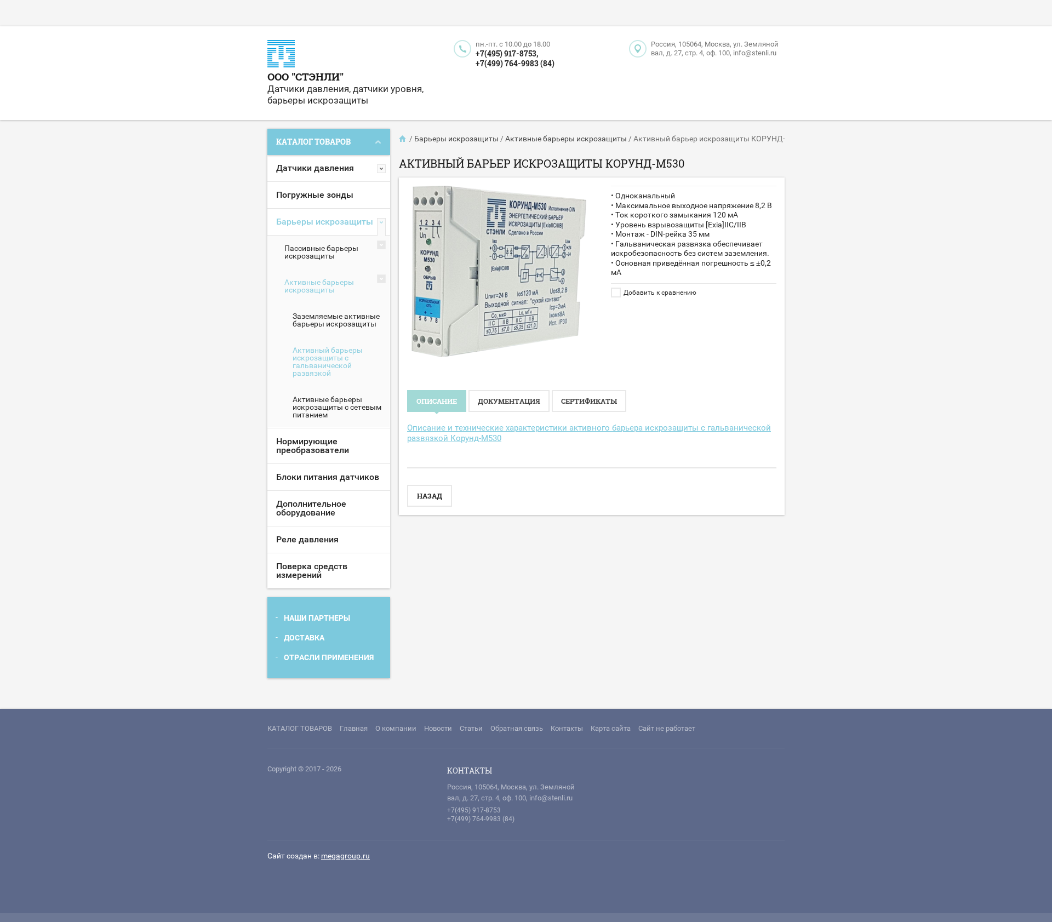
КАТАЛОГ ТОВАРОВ (299, 728)
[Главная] (403, 138)
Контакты (567, 728)
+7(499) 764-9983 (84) (515, 63)
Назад (429, 496)
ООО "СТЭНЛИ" (305, 76)
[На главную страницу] (281, 55)
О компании (395, 728)
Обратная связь (516, 728)
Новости (438, 728)
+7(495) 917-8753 (474, 810)
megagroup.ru (345, 855)
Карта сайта (611, 728)
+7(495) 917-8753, (507, 53)
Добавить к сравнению (659, 292)
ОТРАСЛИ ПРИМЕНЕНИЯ (329, 657)
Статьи (471, 728)
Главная (354, 728)
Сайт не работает (666, 728)
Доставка (304, 637)
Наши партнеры (317, 618)
